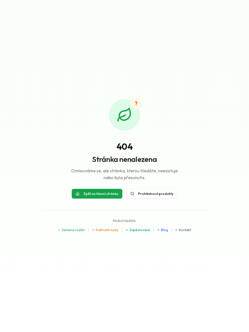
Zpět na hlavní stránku (100, 194)
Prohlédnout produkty (155, 194)
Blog (164, 230)
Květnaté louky (107, 230)
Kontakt (185, 230)
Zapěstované (139, 230)
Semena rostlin (73, 230)
